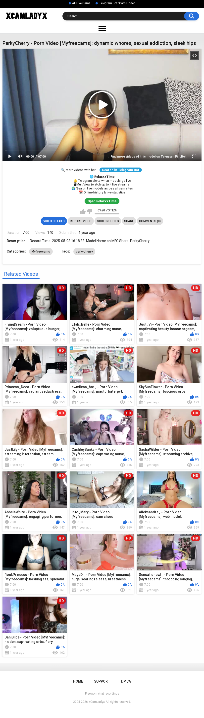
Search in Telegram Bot (120, 170)
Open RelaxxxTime (102, 201)
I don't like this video (89, 211)
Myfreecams (41, 251)
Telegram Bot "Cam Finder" (117, 3)
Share (129, 221)
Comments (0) (150, 221)
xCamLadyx (97, 702)
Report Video (81, 221)
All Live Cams (81, 3)
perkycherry (84, 251)
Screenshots (108, 221)
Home (78, 681)
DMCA (126, 681)
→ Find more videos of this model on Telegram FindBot (147, 156)
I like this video (83, 211)
